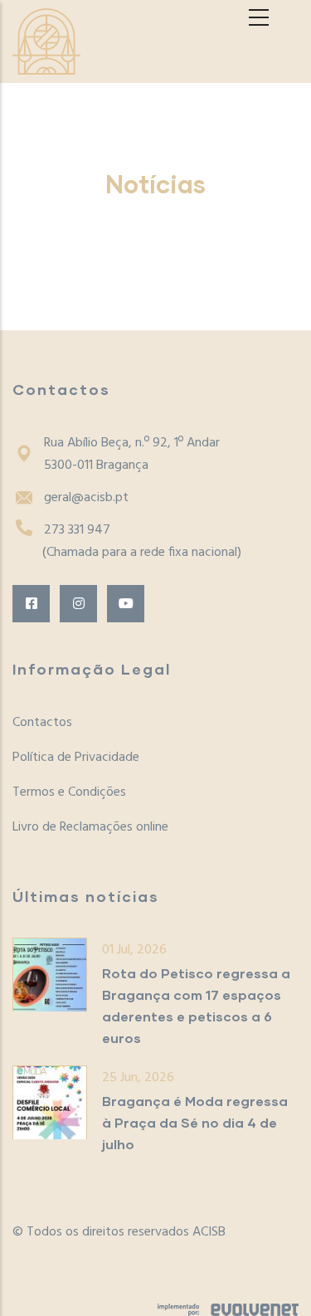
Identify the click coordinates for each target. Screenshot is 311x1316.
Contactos (42, 723)
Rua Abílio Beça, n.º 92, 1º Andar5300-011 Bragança (132, 454)
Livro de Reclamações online (90, 827)
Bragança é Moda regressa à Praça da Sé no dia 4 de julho (195, 1122)
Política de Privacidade (75, 757)
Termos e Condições (69, 792)
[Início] (46, 41)
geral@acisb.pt (86, 498)
